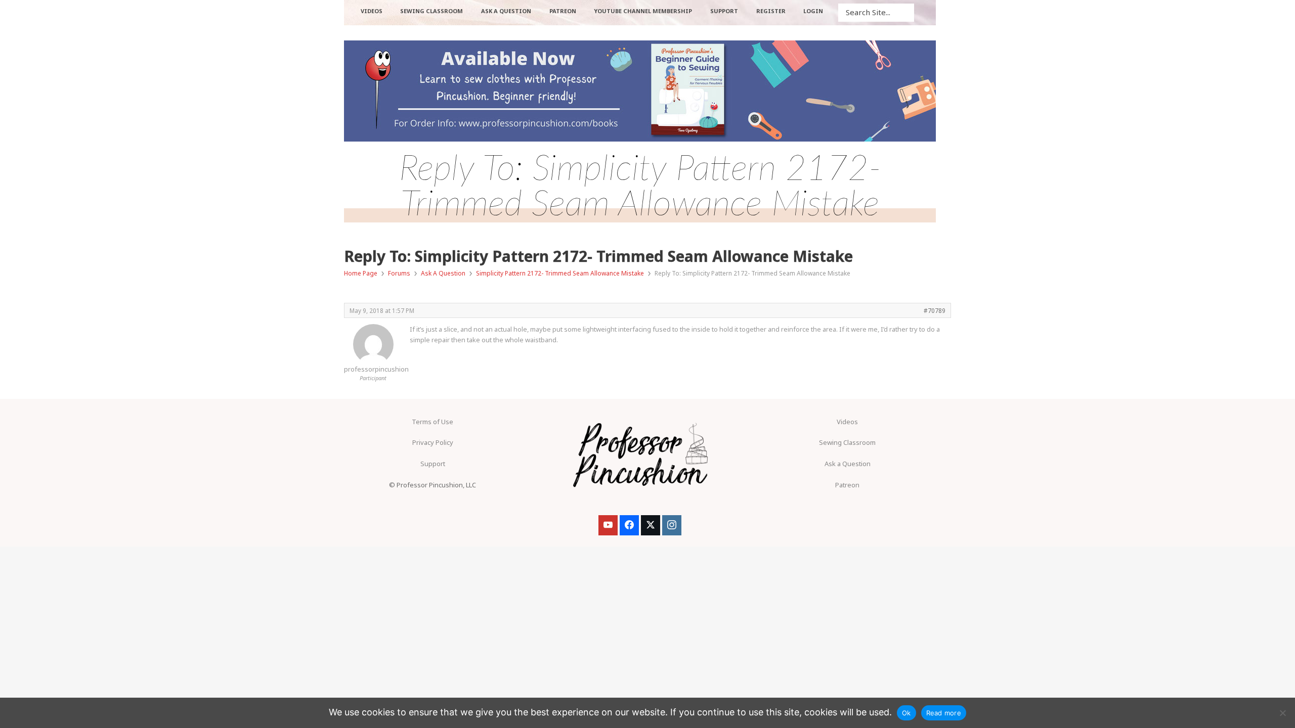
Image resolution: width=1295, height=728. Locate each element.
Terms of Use (432, 421)
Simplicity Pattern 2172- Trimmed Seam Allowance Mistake (560, 273)
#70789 (934, 310)
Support (432, 463)
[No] (1282, 713)
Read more (943, 713)
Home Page (360, 273)
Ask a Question (848, 463)
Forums (399, 273)
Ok (906, 713)
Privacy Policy (432, 442)
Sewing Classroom (847, 442)
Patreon (847, 484)
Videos (847, 421)
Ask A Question (443, 273)
